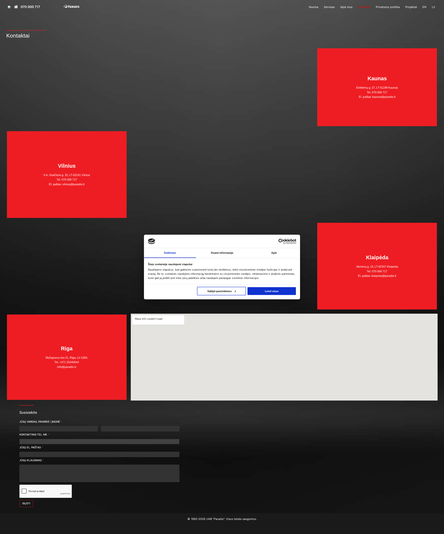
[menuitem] (424, 7)
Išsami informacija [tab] (222, 252)
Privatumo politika (388, 7)
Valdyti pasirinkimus (219, 291)
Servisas (329, 7)
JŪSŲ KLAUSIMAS (31, 460)
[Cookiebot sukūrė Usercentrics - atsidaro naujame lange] (281, 241)
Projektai (411, 7)
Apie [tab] (274, 252)
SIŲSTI (26, 503)
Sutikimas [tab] (170, 252)
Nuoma (313, 7)
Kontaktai (364, 7)
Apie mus (346, 7)
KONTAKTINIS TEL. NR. (34, 434)
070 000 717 (30, 7)
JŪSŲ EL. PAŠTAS (31, 447)
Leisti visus (272, 291)
